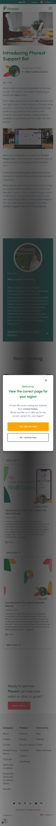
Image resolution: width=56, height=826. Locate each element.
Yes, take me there (28, 426)
